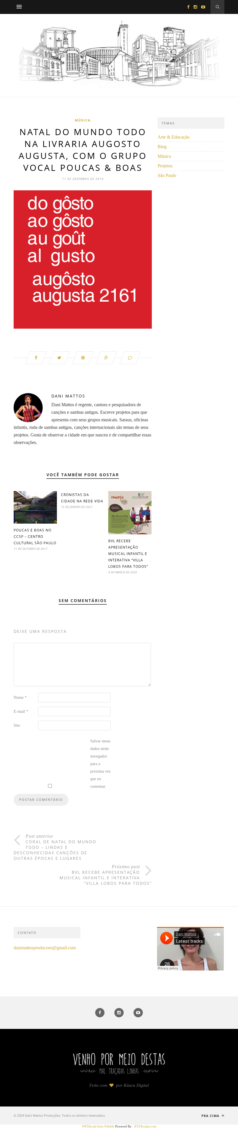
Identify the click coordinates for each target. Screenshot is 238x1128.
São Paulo (167, 175)
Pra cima (211, 1115)
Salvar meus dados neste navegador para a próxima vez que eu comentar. (100, 764)
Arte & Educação (174, 137)
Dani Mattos (68, 396)
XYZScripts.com (145, 1126)
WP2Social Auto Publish (98, 1126)
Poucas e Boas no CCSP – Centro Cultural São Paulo (35, 536)
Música (83, 120)
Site (17, 725)
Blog (162, 146)
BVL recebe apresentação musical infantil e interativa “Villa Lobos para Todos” (128, 553)
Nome (20, 697)
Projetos (165, 165)
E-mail (21, 711)
